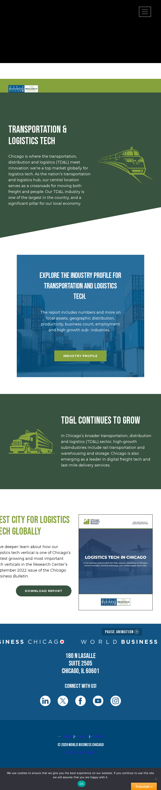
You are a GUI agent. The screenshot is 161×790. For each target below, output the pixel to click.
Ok (81, 783)
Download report (43, 591)
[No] (156, 779)
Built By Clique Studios (80, 753)
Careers (99, 737)
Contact (68, 737)
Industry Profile (80, 356)
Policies (83, 737)
